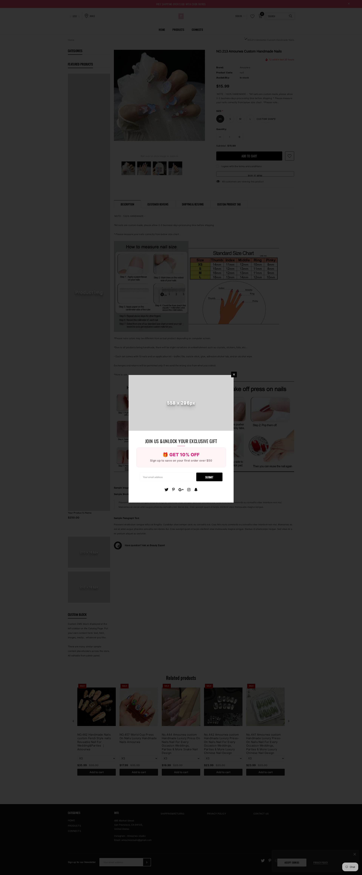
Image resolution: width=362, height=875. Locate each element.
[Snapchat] (196, 489)
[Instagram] (188, 489)
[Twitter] (166, 489)
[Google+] (181, 489)
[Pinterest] (173, 489)
